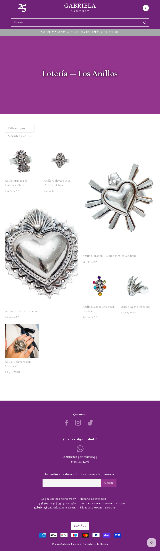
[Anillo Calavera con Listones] (22, 341)
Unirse (108, 483)
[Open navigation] (13, 8)
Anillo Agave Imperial (135, 307)
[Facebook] (66, 423)
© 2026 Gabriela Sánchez (66, 544)
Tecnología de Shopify (95, 544)
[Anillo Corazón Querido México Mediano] (119, 197)
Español (80, 526)
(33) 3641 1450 (67, 503)
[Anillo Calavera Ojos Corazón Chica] (61, 160)
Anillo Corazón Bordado (21, 311)
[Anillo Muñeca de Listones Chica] (22, 160)
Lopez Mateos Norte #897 (58, 499)
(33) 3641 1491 (47, 503)
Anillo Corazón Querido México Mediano (110, 256)
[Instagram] (78, 423)
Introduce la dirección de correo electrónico (79, 474)
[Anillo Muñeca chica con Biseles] (99, 286)
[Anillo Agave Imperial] (138, 286)
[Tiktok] (90, 423)
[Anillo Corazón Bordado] (41, 252)
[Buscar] (145, 22)
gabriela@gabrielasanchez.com (55, 507)
